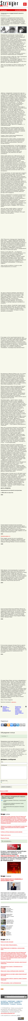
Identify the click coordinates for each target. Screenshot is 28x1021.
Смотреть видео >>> (5, 536)
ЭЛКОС (18, 1015)
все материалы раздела (20, 10)
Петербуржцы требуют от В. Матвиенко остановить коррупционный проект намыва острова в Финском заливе (19, 710)
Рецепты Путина (5, 838)
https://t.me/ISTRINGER (8, 856)
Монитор (17, 1002)
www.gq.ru (13, 702)
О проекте (13, 1004)
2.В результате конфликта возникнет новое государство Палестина (13, 804)
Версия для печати (6, 15)
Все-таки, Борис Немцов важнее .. (9, 944)
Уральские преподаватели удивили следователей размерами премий (7, 708)
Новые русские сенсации (7, 941)
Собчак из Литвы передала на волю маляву (11, 831)
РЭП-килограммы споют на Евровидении (11, 982)
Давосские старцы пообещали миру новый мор (12, 971)
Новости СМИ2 (4, 791)
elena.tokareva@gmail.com (8, 1013)
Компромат (11, 1001)
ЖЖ (18, 856)
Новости (19, 1001)
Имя (2, 762)
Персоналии (5, 1004)
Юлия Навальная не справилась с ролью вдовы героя (12, 879)
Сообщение (4, 765)
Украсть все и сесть (6, 835)
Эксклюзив (4, 1002)
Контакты (19, 1004)
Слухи (11, 1002)
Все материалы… (7, 841)
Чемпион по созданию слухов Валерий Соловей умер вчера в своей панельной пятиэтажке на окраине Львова (14, 827)
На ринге (4, 1001)
